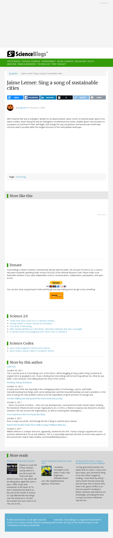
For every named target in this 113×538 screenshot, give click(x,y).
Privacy (50, 519)
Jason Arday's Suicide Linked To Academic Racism (32, 351)
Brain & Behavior (27, 64)
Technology (43, 64)
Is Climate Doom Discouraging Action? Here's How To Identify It (38, 331)
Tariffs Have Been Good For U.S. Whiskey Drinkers (32, 320)
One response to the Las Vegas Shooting (26, 414)
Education (80, 61)
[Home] (23, 54)
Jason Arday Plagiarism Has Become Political (30, 348)
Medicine (11, 64)
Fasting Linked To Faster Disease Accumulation (31, 323)
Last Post (11, 366)
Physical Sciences (31, 61)
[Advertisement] (56, 24)
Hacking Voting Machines (19, 382)
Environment (48, 61)
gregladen (13, 73)
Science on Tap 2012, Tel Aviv (21, 461)
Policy (90, 61)
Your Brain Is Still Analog (21, 326)
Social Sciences (65, 61)
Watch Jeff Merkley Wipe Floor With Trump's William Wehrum (36, 425)
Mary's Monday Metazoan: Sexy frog (56, 462)
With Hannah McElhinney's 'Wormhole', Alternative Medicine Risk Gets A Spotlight (46, 329)
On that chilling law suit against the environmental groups (35, 398)
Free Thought (59, 64)
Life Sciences (13, 61)
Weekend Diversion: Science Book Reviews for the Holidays (90, 462)
